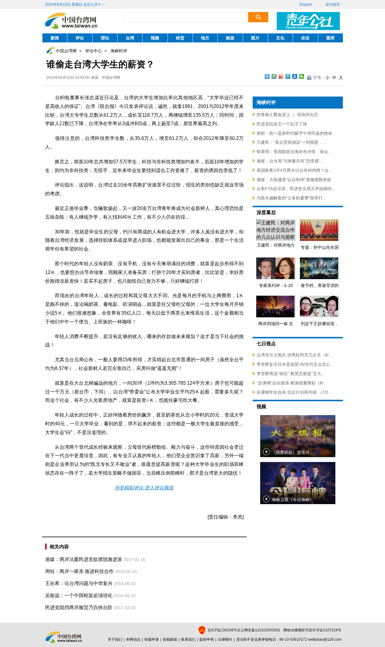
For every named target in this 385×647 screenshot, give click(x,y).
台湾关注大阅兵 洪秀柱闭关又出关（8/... (294, 355)
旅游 (230, 37)
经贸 (180, 37)
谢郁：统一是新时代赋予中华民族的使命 (294, 133)
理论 (105, 37)
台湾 (130, 37)
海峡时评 (118, 50)
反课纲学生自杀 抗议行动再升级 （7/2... (294, 392)
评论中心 (93, 50)
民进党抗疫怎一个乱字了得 (282, 124)
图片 (255, 37)
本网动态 (133, 639)
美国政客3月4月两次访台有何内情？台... (294, 170)
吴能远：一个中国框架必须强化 (78, 595)
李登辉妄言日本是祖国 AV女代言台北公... (295, 364)
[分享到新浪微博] (281, 76)
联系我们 (188, 639)
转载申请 (151, 639)
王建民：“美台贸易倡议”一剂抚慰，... (291, 142)
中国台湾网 (66, 50)
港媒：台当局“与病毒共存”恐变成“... (290, 161)
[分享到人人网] (294, 76)
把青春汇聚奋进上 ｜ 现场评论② (287, 114)
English (306, 4)
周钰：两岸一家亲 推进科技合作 (79, 571)
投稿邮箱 (170, 639)
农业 (305, 37)
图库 (330, 37)
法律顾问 (225, 639)
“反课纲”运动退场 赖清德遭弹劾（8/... (292, 382)
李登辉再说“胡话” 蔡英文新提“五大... (291, 373)
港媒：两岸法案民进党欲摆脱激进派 (83, 559)
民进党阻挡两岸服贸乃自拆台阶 (78, 607)
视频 (155, 37)
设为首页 (332, 4)
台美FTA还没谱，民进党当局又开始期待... (296, 188)
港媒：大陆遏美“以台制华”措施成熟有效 (294, 179)
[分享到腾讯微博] (288, 76)
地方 (205, 37)
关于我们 (115, 639)
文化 (280, 37)
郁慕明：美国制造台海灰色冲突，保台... (294, 151)
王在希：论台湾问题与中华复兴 (78, 583)
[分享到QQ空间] (274, 76)
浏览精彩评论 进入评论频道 (144, 487)
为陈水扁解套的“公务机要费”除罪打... (291, 198)
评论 (79, 37)
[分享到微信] (301, 76)
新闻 (55, 37)
